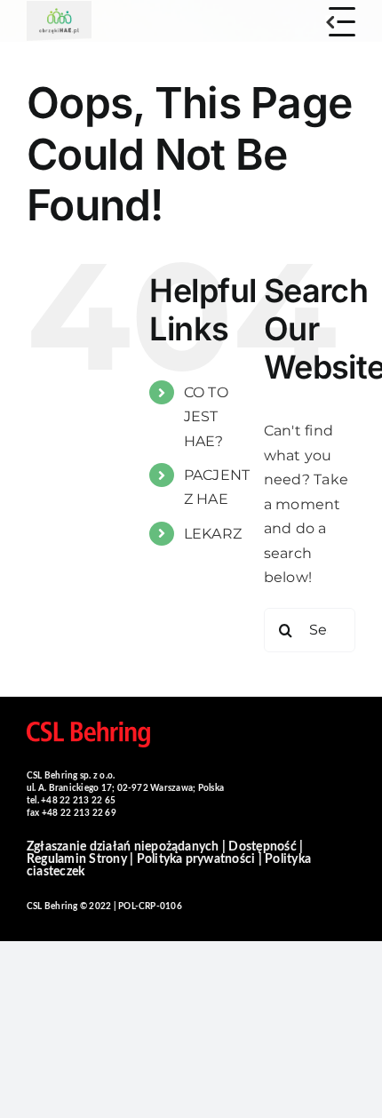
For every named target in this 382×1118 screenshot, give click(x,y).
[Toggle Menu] (342, 22)
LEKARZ (213, 533)
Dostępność (262, 847)
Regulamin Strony (77, 859)
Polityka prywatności (196, 859)
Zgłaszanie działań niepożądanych (123, 847)
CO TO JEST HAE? (206, 416)
